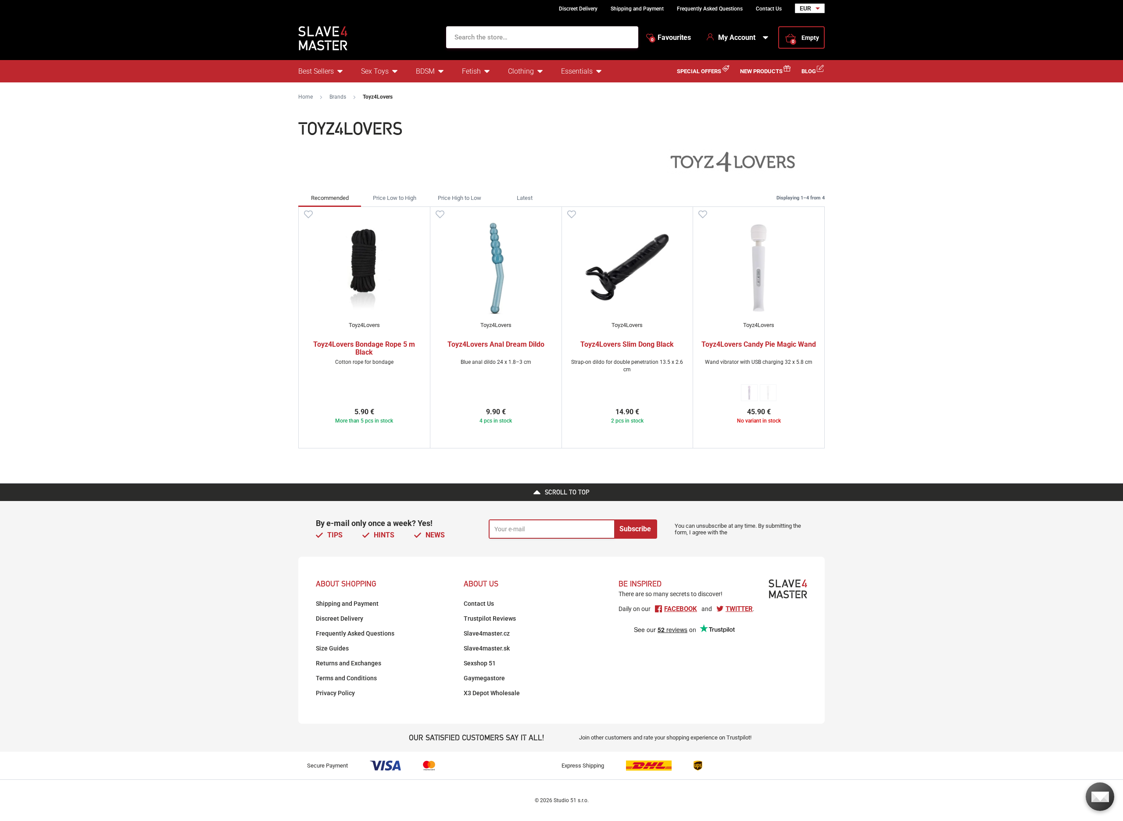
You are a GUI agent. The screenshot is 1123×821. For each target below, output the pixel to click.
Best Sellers (316, 71)
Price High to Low (459, 198)
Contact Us (769, 9)
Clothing (521, 71)
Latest (525, 198)
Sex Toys (375, 71)
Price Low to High (394, 198)
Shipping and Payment (637, 9)
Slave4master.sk (487, 648)
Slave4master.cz (487, 633)
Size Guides (332, 648)
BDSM (425, 71)
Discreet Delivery (578, 9)
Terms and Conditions (346, 678)
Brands (337, 97)
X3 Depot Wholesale (492, 693)
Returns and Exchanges (348, 663)
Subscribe (635, 529)
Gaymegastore (484, 678)
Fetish (471, 71)
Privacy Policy (335, 693)
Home (305, 97)
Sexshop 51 (480, 663)
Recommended (330, 198)
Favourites (671, 37)
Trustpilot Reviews (490, 618)
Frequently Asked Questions (710, 9)
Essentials (577, 71)
